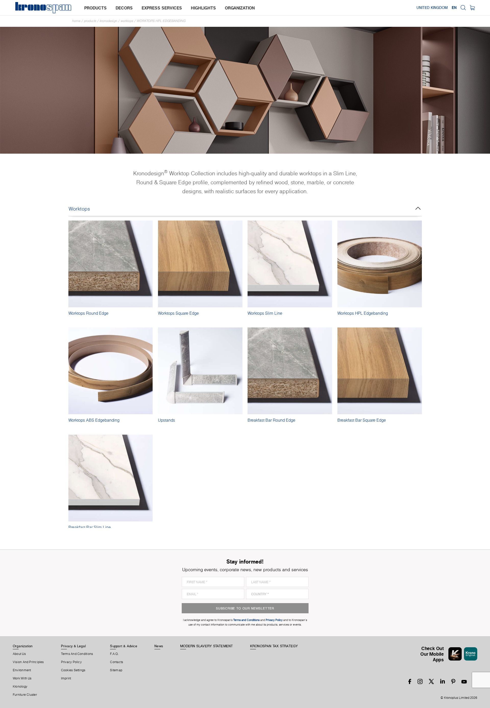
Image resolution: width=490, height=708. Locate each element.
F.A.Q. (114, 654)
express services (162, 8)
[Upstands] (200, 370)
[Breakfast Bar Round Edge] (290, 370)
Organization (23, 646)
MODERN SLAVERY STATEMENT (206, 646)
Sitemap (116, 670)
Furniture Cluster (25, 695)
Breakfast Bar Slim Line (89, 527)
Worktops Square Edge (178, 313)
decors (124, 8)
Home (76, 21)
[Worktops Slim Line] (290, 264)
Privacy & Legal (73, 646)
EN (454, 8)
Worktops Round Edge (88, 313)
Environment (22, 670)
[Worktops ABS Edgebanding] (110, 370)
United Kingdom (432, 8)
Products (90, 21)
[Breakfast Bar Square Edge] (379, 370)
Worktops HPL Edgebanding (161, 21)
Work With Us (22, 678)
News (158, 646)
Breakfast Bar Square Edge (361, 420)
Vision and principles (28, 662)
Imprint (66, 678)
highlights (203, 8)
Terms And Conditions (77, 654)
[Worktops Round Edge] (110, 264)
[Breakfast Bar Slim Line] (110, 478)
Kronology (20, 687)
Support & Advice (123, 646)
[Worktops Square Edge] (200, 264)
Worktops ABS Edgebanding (93, 420)
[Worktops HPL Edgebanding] (379, 264)
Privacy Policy (71, 662)
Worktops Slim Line (265, 313)
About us (19, 654)
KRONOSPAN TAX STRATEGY (274, 646)
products (95, 8)
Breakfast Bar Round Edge (271, 420)
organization (240, 8)
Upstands (166, 420)
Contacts (116, 662)
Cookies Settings (73, 670)
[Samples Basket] (472, 7)
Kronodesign (108, 21)
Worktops (127, 21)
